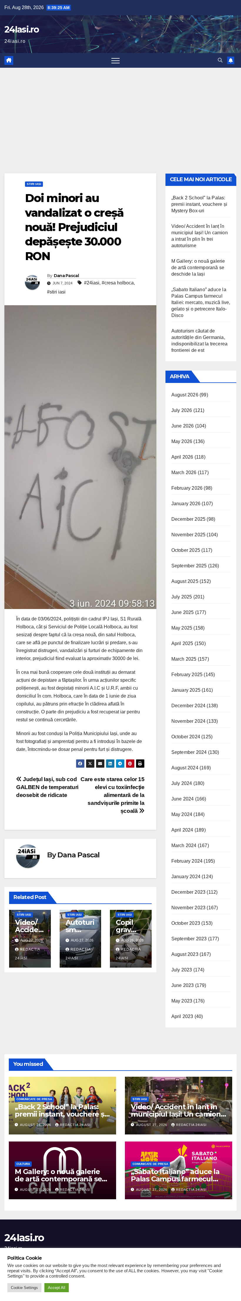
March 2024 (184, 845)
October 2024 (185, 736)
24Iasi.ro (21, 29)
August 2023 (184, 954)
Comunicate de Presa (34, 1099)
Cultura (23, 1164)
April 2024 (182, 829)
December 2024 (188, 705)
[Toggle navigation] (115, 60)
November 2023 (188, 907)
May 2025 (182, 627)
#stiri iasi (56, 291)
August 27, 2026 (152, 1125)
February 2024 (187, 861)
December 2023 (188, 892)
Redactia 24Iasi (75, 1125)
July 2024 (181, 783)
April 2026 (182, 456)
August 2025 (184, 581)
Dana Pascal (66, 275)
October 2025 (185, 550)
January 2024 (185, 876)
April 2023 (182, 1016)
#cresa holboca (118, 282)
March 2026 (184, 472)
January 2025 (185, 690)
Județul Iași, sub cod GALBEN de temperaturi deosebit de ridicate (47, 787)
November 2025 (188, 534)
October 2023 (185, 923)
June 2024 (182, 798)
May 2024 (182, 814)
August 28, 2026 (36, 1125)
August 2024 (184, 767)
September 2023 (189, 938)
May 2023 (182, 1000)
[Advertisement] (120, 112)
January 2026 (185, 503)
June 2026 (182, 425)
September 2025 (189, 565)
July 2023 (181, 969)
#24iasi (91, 282)
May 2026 (182, 441)
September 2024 (189, 752)
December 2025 (188, 519)
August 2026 (184, 394)
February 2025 (187, 674)
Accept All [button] (56, 1287)
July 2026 (181, 410)
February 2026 (187, 488)
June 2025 (182, 612)
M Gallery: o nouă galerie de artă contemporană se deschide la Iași (198, 268)
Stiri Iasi (34, 184)
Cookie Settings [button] (24, 1287)
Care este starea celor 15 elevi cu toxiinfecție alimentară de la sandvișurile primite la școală (112, 795)
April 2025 (182, 643)
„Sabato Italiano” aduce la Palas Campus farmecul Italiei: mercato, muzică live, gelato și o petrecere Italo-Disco (200, 302)
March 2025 (184, 659)
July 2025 (181, 596)
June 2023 (182, 985)
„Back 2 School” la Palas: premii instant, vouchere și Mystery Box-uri (199, 204)
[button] (220, 60)
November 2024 (188, 721)
